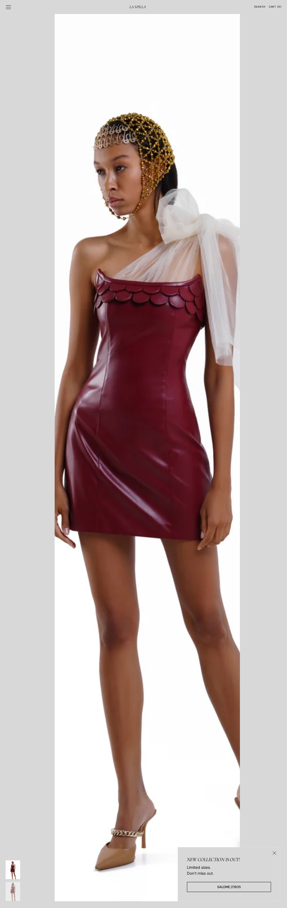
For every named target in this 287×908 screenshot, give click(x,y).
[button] (8, 7)
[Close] (274, 853)
